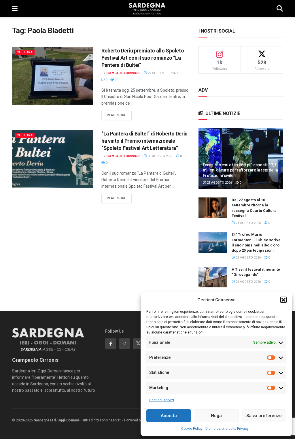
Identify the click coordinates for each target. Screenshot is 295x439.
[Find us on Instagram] (124, 343)
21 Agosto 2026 (219, 182)
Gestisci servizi (161, 400)
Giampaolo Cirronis (123, 73)
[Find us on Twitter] (138, 343)
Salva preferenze (264, 415)
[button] (283, 300)
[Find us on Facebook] (110, 343)
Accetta (169, 415)
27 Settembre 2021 (162, 73)
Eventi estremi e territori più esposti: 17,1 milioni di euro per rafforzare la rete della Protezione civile (240, 170)
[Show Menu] (15, 8)
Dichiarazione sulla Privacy (227, 429)
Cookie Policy (192, 429)
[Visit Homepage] (147, 8)
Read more (119, 115)
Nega (216, 415)
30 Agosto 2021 (160, 156)
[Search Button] (280, 8)
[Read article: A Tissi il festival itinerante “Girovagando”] (212, 277)
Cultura (25, 52)
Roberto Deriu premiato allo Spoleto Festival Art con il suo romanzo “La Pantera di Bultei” (142, 58)
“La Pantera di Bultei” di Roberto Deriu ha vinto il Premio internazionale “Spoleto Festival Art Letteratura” (144, 141)
